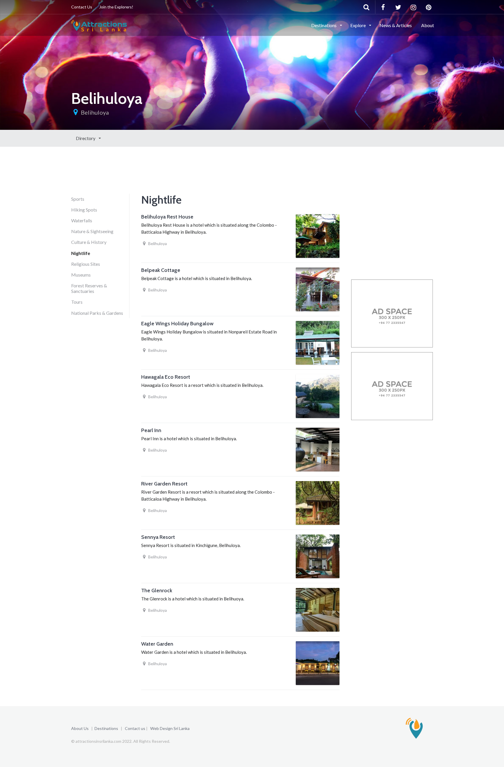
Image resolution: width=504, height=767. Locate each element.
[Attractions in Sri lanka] (99, 24)
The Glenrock (156, 590)
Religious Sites (85, 264)
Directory (86, 138)
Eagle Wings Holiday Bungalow (177, 323)
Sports (77, 199)
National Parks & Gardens (97, 313)
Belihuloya (95, 112)
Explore (358, 25)
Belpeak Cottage (160, 270)
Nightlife (80, 253)
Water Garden (157, 644)
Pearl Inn (151, 430)
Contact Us (81, 6)
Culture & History (88, 242)
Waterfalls (81, 220)
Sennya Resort (158, 537)
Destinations (324, 25)
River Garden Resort (164, 484)
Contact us (135, 728)
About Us (80, 728)
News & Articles (395, 25)
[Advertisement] (177, 178)
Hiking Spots (84, 209)
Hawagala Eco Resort (165, 377)
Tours (77, 302)
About (427, 25)
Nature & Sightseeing (92, 231)
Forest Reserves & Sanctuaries (89, 288)
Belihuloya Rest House (167, 217)
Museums (81, 274)
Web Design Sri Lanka (170, 728)
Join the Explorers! (116, 6)
